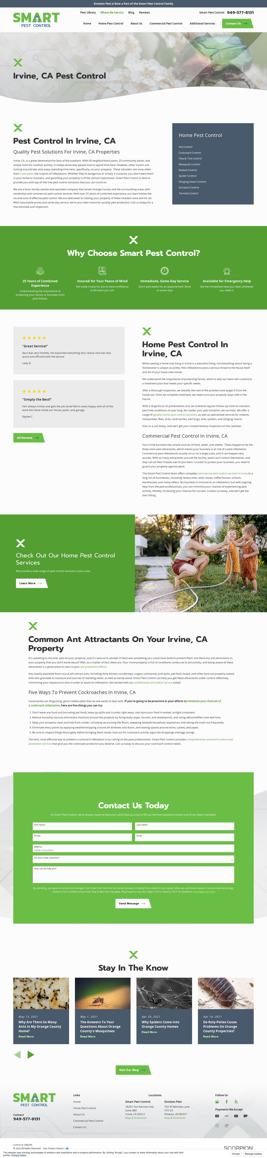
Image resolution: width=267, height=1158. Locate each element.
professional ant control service (153, 682)
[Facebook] (227, 1102)
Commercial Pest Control (88, 1121)
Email (139, 836)
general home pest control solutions (175, 414)
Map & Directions (135, 1118)
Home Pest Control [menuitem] (110, 23)
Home (77, 1101)
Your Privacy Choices (53, 1148)
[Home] (36, 20)
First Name (39, 825)
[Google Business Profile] (217, 1102)
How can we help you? (45, 868)
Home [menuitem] (87, 23)
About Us (79, 1114)
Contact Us (79, 1127)
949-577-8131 (240, 13)
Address (38, 847)
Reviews (144, 12)
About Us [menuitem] (136, 23)
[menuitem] (213, 147)
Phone (37, 836)
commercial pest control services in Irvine (222, 473)
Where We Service (111, 12)
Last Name (142, 825)
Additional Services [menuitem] (202, 23)
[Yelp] (236, 1102)
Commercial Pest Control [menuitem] (166, 23)
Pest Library (88, 12)
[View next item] (31, 1055)
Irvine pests (26, 173)
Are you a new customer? (46, 858)
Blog (131, 12)
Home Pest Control (84, 1108)
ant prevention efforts (93, 666)
